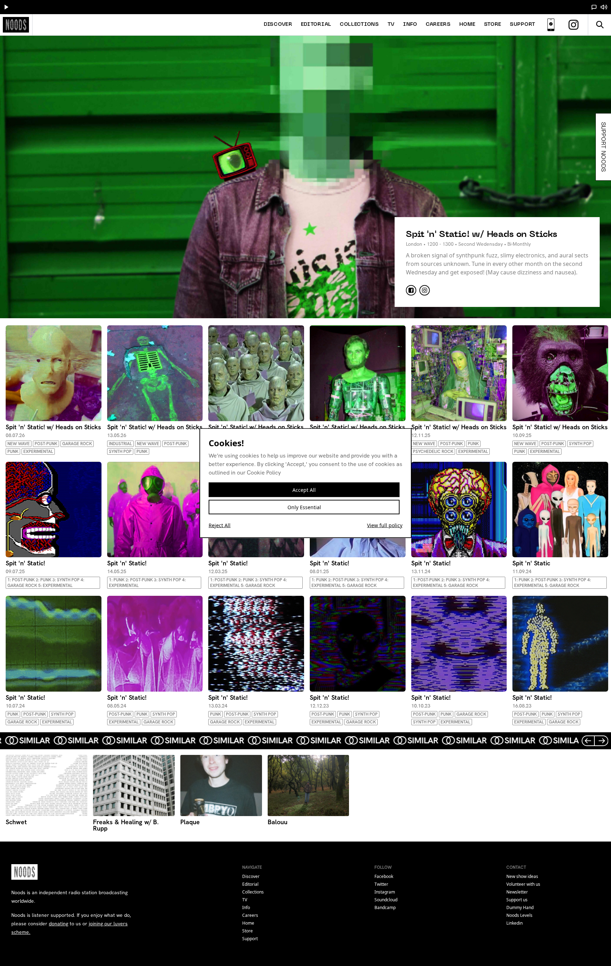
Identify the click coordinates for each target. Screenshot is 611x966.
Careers (438, 24)
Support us (517, 900)
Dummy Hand (520, 907)
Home (467, 24)
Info (410, 24)
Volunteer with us (523, 884)
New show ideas (522, 876)
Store (493, 24)
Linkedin (514, 923)
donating (58, 923)
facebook (383, 876)
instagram (384, 892)
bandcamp (385, 907)
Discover (278, 24)
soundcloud (385, 900)
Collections (359, 24)
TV (391, 24)
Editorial (316, 24)
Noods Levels (519, 915)
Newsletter (517, 892)
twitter (381, 884)
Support (522, 24)
